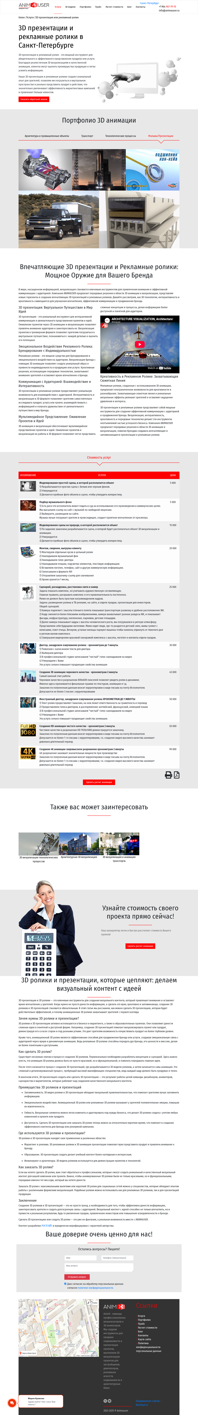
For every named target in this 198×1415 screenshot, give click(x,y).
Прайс (98, 6)
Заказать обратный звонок (33, 99)
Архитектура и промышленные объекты (47, 136)
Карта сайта (144, 1339)
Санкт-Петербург (149, 3)
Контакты (140, 6)
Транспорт (87, 136)
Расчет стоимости (114, 6)
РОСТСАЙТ (47, 1225)
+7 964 (167, 6)
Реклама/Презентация (160, 136)
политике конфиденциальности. (96, 1287)
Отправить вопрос (77, 1277)
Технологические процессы (120, 136)
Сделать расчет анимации (99, 782)
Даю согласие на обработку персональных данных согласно (95, 1285)
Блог (129, 6)
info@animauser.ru (169, 10)
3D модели (70, 6)
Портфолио (85, 6)
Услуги (58, 6)
